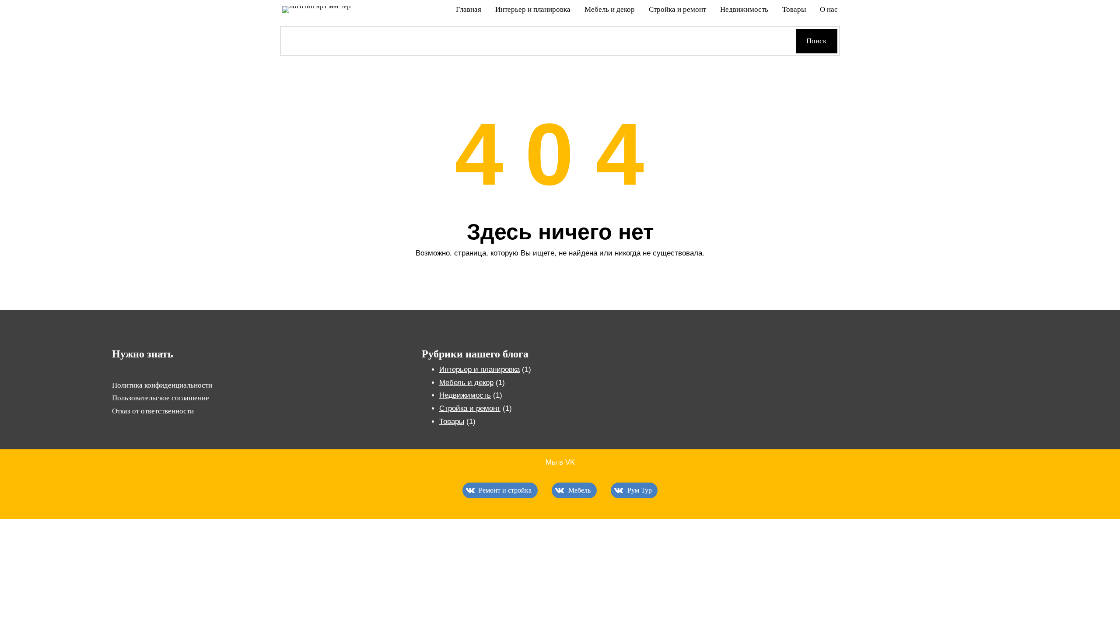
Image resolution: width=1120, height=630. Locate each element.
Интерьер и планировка (479, 369)
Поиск (816, 41)
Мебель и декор (466, 382)
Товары (451, 421)
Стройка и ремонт (469, 408)
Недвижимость (465, 395)
